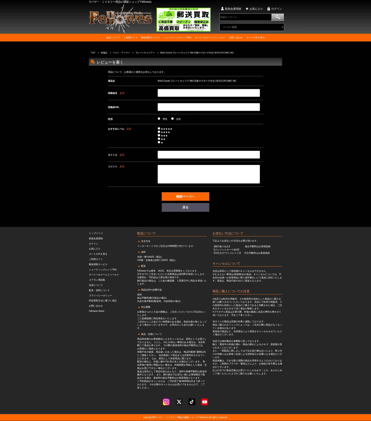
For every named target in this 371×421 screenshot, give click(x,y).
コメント (112, 166)
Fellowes (203, 417)
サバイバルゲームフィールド (210, 37)
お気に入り (256, 8)
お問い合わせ (236, 37)
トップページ (96, 233)
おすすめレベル (116, 129)
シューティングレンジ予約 (177, 37)
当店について (113, 37)
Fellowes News (96, 311)
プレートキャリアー (145, 52)
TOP (93, 52)
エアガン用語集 (97, 280)
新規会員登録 (233, 8)
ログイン (276, 8)
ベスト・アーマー (121, 52)
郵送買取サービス (150, 37)
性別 (110, 119)
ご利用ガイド (131, 37)
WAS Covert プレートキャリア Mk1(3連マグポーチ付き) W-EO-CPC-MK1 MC (197, 52)
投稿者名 (112, 93)
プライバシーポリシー (100, 295)
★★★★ (165, 132)
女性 (178, 119)
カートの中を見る (255, 37)
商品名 (111, 81)
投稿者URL (113, 107)
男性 (164, 119)
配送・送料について (99, 290)
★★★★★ (166, 129)
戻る (185, 207)
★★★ (164, 135)
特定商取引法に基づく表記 (103, 300)
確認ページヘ (185, 196)
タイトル (112, 154)
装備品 (104, 52)
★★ (162, 139)
